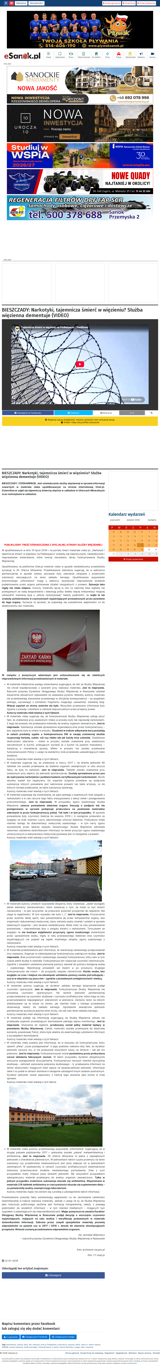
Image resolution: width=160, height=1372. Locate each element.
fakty (26, 1345)
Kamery (152, 57)
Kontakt (156, 1353)
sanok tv (84, 1345)
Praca (71, 57)
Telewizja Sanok (44, 1347)
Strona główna (72, 1353)
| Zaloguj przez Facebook (35, 1337)
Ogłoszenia (60, 57)
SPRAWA (5, 1347)
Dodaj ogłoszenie (112, 3)
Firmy (107, 57)
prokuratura (62, 1345)
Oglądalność (121, 1353)
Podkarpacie (52, 1345)
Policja (118, 57)
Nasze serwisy (145, 1353)
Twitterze (74, 413)
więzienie (89, 1347)
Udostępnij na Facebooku (28, 413)
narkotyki (36, 1345)
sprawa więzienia (16, 1347)
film (30, 1345)
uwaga (77, 1347)
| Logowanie (11, 1337)
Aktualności (36, 3)
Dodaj (48, 57)
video (83, 1347)
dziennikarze (11, 1345)
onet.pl (43, 1345)
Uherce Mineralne (67, 1347)
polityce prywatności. (129, 1363)
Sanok (77, 1345)
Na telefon (96, 57)
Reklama (21, 3)
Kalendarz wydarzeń (126, 514)
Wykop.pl (107, 413)
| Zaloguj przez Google (64, 1337)
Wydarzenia (130, 57)
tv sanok (55, 1347)
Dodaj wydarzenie (147, 3)
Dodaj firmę (129, 3)
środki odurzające (31, 1347)
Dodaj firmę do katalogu (91, 1353)
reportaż (71, 1345)
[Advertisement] (80, 238)
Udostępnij (54, 1275)
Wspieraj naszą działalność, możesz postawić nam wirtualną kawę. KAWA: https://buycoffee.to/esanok (81, 421)
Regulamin (109, 1353)
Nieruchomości (84, 57)
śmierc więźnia (94, 1345)
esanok (20, 1345)
